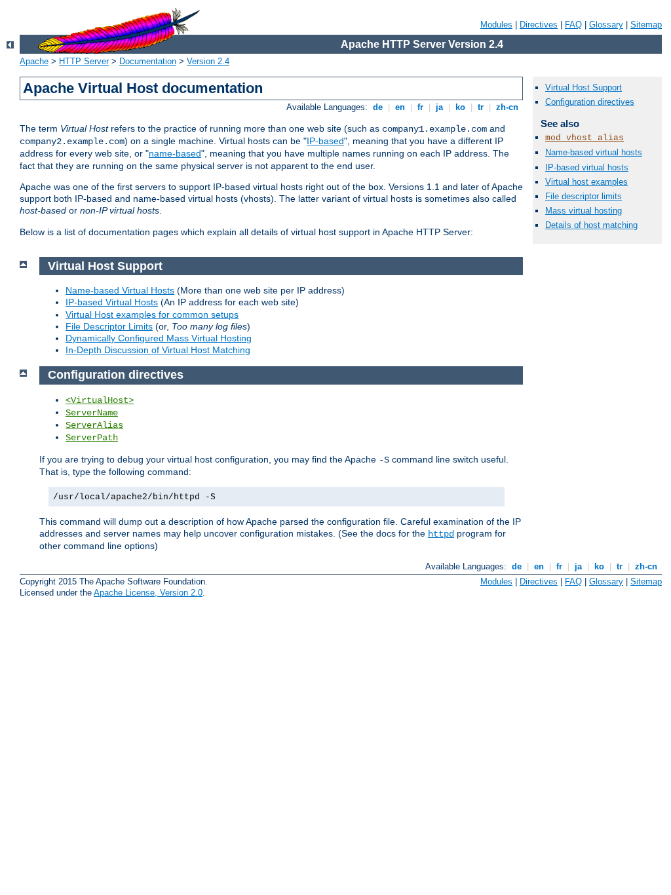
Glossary (606, 24)
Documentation (147, 61)
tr (480, 107)
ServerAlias (94, 425)
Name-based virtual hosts (593, 152)
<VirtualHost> (100, 400)
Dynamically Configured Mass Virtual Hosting (159, 338)
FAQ (573, 24)
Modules (496, 24)
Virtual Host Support (583, 87)
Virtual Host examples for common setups (152, 314)
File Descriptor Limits (109, 326)
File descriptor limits (583, 196)
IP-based (325, 141)
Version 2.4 (208, 61)
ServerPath (92, 437)
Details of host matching (591, 225)
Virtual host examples (586, 182)
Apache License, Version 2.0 (148, 593)
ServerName (92, 413)
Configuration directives (589, 102)
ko (460, 107)
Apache (34, 61)
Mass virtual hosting (583, 211)
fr (420, 107)
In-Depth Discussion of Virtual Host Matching (158, 350)
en (400, 107)
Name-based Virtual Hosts (120, 290)
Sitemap (646, 24)
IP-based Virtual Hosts (112, 302)
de (377, 107)
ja (439, 107)
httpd (441, 534)
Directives (539, 24)
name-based (175, 153)
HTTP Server (84, 61)
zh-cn (507, 107)
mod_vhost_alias (584, 138)
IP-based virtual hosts (586, 167)
